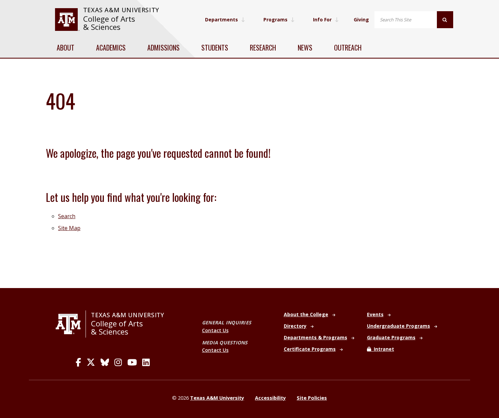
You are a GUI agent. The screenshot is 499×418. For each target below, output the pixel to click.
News (305, 47)
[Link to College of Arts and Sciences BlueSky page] (104, 362)
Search (66, 216)
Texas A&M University (121, 10)
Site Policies (312, 398)
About (65, 47)
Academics (111, 47)
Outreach (348, 47)
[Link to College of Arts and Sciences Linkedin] (146, 362)
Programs (275, 19)
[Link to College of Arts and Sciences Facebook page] (78, 362)
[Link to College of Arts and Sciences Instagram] (118, 362)
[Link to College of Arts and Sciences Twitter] (91, 362)
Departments (221, 19)
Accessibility (270, 398)
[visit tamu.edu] (67, 19)
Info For (322, 19)
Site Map (69, 228)
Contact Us (215, 330)
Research (263, 47)
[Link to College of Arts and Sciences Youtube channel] (132, 362)
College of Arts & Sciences (109, 23)
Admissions (163, 47)
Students (214, 47)
